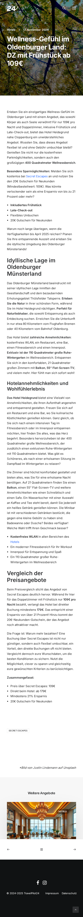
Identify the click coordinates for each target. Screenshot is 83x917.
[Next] (62, 849)
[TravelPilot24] (12, 8)
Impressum (52, 893)
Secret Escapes (37, 176)
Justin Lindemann (45, 767)
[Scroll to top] (76, 909)
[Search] (62, 8)
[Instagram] (45, 883)
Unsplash (69, 767)
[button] (74, 8)
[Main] (41, 849)
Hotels (11, 29)
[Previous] (21, 849)
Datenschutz (69, 893)
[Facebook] (37, 883)
